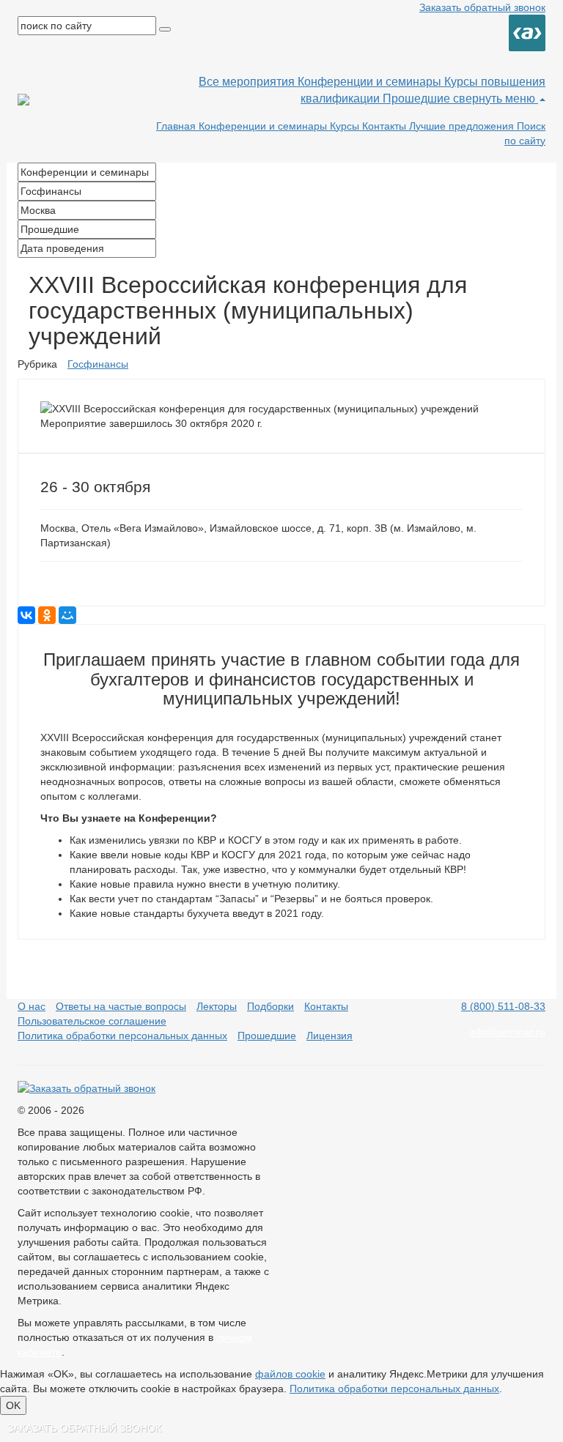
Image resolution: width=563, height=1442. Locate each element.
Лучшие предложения (463, 126)
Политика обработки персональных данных (122, 1035)
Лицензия (329, 1035)
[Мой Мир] (67, 615)
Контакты (385, 126)
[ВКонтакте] (26, 615)
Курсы (346, 126)
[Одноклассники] (47, 615)
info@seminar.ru (507, 1032)
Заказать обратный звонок (482, 7)
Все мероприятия (248, 81)
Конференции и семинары (371, 81)
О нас (31, 1006)
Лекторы (216, 1006)
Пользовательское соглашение (92, 1021)
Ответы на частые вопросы (121, 1006)
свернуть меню (495, 98)
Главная (177, 126)
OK (13, 1405)
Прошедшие (418, 98)
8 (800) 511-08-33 (503, 1006)
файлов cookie (290, 1374)
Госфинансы (97, 364)
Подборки (270, 1006)
